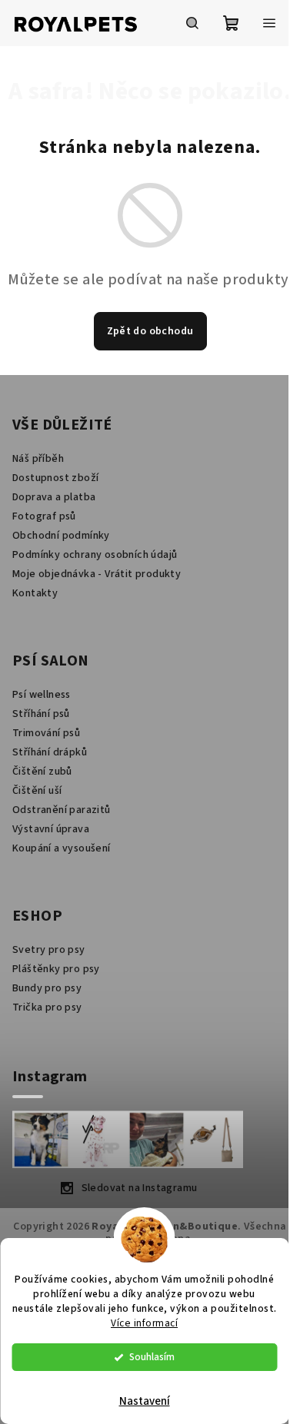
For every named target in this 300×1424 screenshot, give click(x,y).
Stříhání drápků (49, 752)
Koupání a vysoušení (61, 848)
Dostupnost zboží (55, 478)
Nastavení (144, 1401)
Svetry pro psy (48, 950)
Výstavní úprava (50, 829)
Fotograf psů (44, 516)
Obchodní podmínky (61, 535)
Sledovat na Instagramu (140, 1188)
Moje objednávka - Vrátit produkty (96, 574)
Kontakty (35, 593)
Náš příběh (38, 458)
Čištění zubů (42, 771)
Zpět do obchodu (150, 331)
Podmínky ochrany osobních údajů (94, 555)
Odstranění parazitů (61, 810)
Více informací (144, 1323)
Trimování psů (46, 733)
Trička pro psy (47, 1007)
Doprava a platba (53, 497)
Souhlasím (152, 1356)
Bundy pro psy (47, 988)
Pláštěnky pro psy (56, 969)
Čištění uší (37, 790)
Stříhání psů (41, 714)
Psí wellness (41, 694)
